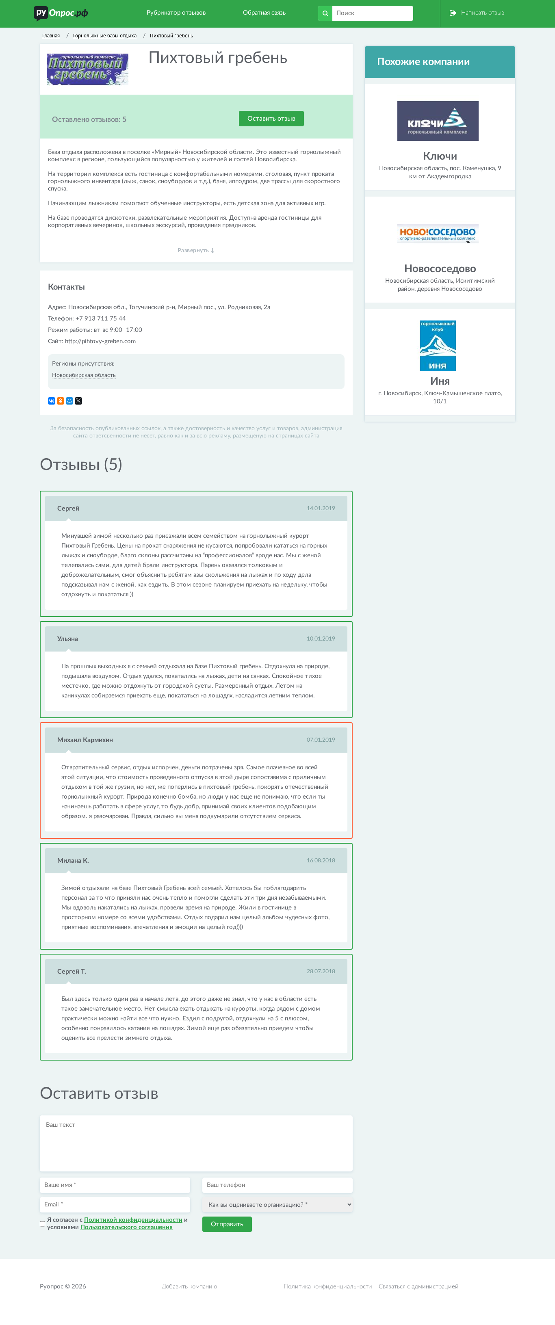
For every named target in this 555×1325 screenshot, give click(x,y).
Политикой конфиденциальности (133, 1220)
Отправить (227, 1224)
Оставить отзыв (271, 118)
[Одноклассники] (60, 401)
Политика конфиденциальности (328, 1287)
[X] (78, 401)
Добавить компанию (189, 1287)
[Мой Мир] (69, 401)
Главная (51, 35)
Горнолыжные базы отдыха (105, 35)
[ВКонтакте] (51, 401)
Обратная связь (264, 13)
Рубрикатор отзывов (176, 13)
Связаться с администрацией (419, 1287)
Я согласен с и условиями (117, 1223)
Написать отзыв (482, 13)
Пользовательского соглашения (126, 1227)
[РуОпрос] (61, 14)
